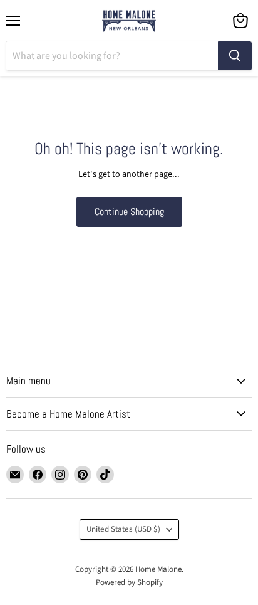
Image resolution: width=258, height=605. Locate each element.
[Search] (235, 55)
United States (123, 529)
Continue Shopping (129, 211)
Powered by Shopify (129, 582)
